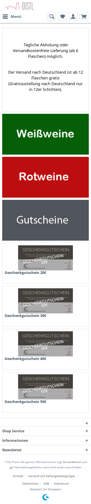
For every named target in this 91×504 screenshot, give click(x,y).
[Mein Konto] (73, 16)
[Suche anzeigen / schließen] (51, 16)
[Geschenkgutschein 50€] (45, 386)
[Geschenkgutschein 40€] (45, 343)
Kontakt (18, 476)
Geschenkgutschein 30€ (25, 315)
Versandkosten (72, 462)
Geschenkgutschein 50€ (25, 401)
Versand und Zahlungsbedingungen (51, 476)
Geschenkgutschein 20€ (25, 272)
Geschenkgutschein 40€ (25, 358)
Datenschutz (30, 483)
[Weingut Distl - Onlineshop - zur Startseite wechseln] (20, 6)
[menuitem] (11, 16)
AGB (46, 483)
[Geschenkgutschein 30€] (45, 300)
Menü (16, 16)
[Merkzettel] (62, 16)
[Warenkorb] (84, 16)
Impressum (61, 483)
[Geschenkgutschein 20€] (45, 257)
